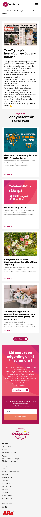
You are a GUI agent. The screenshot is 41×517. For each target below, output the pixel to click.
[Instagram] (3, 507)
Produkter (5, 475)
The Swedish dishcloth (10, 472)
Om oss (5, 480)
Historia (5, 492)
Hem (3, 11)
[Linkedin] (6, 507)
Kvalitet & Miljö (7, 486)
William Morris (7, 478)
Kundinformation (8, 483)
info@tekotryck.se (9, 452)
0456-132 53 (6, 446)
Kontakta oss (7, 498)
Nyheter (9, 11)
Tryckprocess (7, 495)
